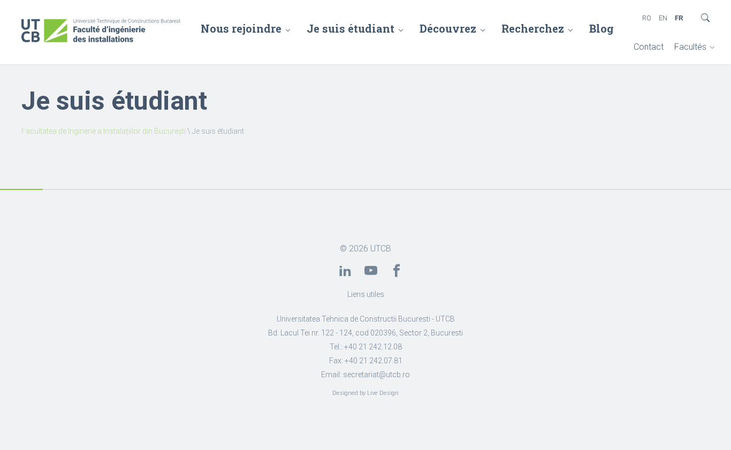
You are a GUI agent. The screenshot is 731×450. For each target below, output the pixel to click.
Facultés (690, 47)
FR (679, 18)
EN (663, 18)
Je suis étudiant (350, 28)
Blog (601, 28)
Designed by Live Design (365, 393)
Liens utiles (365, 294)
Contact (649, 47)
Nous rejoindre (241, 28)
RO (646, 18)
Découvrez (448, 28)
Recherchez (532, 28)
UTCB (380, 248)
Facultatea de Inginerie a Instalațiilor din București (103, 131)
